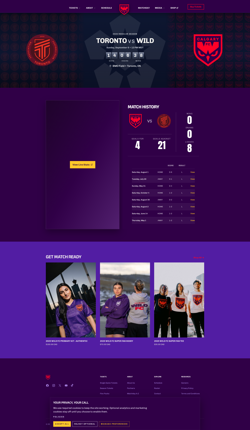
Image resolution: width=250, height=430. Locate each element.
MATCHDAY (144, 8)
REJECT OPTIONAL (84, 424)
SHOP (173, 8)
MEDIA (158, 8)
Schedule (158, 383)
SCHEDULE (106, 8)
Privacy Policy (187, 388)
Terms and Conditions (190, 394)
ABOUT (89, 8)
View (192, 172)
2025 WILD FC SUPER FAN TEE (169, 341)
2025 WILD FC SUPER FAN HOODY (116, 341)
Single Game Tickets (108, 383)
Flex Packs (104, 394)
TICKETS (73, 8)
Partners (131, 388)
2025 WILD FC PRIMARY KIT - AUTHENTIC (67, 341)
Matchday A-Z (133, 394)
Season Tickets (106, 388)
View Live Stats (81, 164)
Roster (157, 388)
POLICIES (58, 417)
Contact (157, 394)
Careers (184, 383)
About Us (131, 383)
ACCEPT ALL (62, 424)
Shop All (197, 257)
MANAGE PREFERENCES (114, 424)
